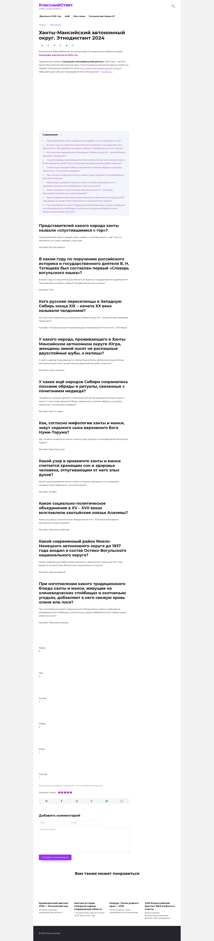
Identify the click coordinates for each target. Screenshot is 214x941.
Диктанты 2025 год (50, 16)
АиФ (67, 16)
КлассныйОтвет (56, 5)
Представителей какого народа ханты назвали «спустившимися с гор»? (83, 141)
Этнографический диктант (90, 786)
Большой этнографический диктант (57, 786)
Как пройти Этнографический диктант (100, 68)
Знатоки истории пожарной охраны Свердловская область (88, 906)
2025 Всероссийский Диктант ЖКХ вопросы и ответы (160, 906)
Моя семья (79, 16)
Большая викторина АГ (102, 16)
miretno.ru (107, 72)
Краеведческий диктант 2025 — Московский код (53, 904)
